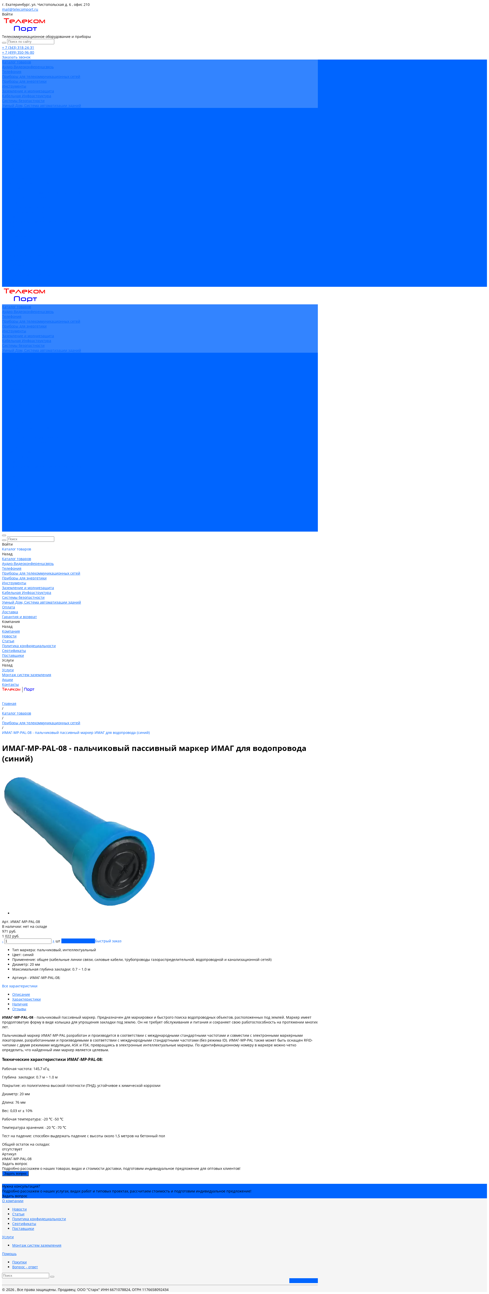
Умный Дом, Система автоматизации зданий (41, 105)
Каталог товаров (16, 178)
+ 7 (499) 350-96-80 (18, 52)
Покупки (19, 1262)
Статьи (8, 134)
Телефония (11, 71)
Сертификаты (14, 144)
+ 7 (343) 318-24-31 (18, 47)
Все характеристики (19, 986)
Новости (9, 129)
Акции (7, 279)
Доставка (10, 231)
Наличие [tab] (20, 1004)
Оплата (8, 226)
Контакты (10, 284)
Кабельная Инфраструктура (26, 95)
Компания (11, 240)
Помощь (9, 1253)
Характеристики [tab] (26, 999)
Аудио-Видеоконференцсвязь (28, 66)
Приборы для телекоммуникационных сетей (41, 76)
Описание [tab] (21, 994)
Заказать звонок (303, 1280)
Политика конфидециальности (29, 139)
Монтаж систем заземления (26, 158)
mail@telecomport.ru (20, 9)
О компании (12, 1200)
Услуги (8, 269)
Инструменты (14, 86)
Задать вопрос (15, 1173)
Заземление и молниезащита (28, 91)
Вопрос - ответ (25, 1266)
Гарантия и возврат (19, 236)
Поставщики (13, 149)
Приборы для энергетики (24, 81)
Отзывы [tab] (19, 1008)
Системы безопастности (23, 100)
